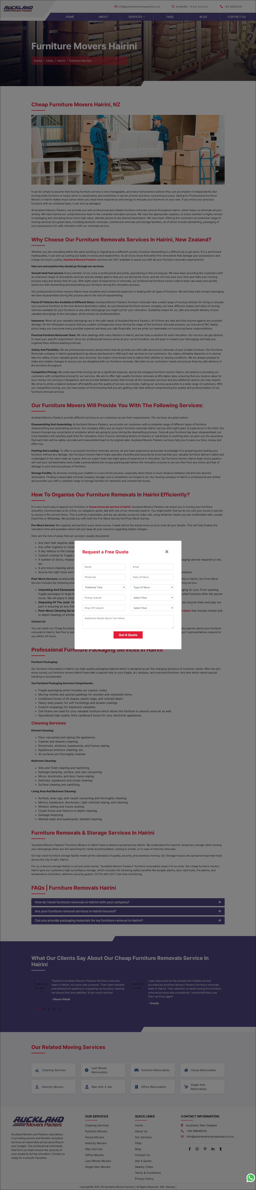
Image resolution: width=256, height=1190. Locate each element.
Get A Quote (128, 635)
